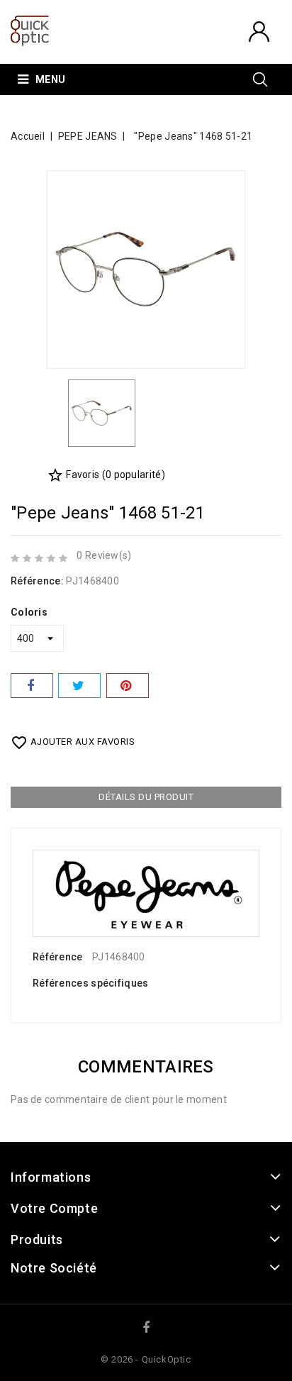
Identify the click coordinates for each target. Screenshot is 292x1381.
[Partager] (31, 685)
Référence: (37, 581)
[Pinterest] (127, 685)
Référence (58, 957)
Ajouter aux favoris (73, 742)
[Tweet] (79, 685)
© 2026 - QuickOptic (146, 1359)
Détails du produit (146, 797)
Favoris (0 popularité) (106, 474)
